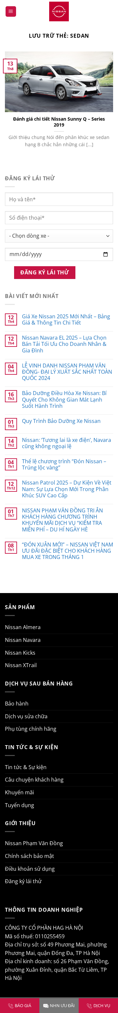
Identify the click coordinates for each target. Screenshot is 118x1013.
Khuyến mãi (19, 792)
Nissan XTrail (21, 665)
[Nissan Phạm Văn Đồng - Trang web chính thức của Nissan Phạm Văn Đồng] (59, 11)
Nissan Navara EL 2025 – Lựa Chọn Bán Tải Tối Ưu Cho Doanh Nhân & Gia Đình (64, 344)
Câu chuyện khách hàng (34, 779)
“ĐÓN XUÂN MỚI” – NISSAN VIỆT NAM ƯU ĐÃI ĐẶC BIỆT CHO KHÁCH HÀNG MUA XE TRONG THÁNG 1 (67, 551)
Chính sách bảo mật (29, 856)
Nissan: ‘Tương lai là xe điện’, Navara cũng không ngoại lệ (66, 443)
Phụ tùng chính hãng (30, 728)
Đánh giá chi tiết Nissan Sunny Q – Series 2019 (59, 122)
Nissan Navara (23, 640)
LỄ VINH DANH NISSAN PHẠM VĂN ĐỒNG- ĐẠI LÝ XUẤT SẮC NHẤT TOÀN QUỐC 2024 (67, 372)
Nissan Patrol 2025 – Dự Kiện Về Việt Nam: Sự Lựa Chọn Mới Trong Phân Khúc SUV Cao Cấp (66, 489)
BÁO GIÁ (23, 1005)
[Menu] (11, 11)
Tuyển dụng (19, 805)
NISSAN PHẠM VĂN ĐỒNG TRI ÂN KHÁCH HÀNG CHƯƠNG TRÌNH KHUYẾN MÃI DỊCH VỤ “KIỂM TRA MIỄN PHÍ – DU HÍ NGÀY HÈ (62, 520)
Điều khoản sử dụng (30, 868)
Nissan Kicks (20, 652)
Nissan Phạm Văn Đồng (34, 843)
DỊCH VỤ (101, 1005)
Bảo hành (17, 703)
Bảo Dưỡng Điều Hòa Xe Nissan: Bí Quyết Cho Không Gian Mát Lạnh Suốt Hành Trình (64, 399)
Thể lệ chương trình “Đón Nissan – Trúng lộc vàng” (64, 464)
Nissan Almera (23, 627)
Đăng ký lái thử (23, 881)
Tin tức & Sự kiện (26, 767)
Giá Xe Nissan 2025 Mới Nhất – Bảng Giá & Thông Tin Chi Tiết (66, 319)
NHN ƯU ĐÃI (62, 1005)
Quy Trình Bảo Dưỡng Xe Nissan (61, 421)
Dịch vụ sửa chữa (26, 716)
